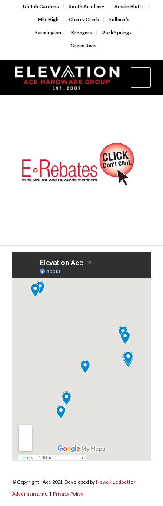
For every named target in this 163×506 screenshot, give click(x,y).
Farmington (48, 32)
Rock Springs (117, 32)
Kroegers (81, 32)
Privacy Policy (68, 493)
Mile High (48, 19)
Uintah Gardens (41, 6)
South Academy (86, 6)
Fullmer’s (119, 19)
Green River (83, 45)
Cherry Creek (84, 19)
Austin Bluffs (129, 6)
